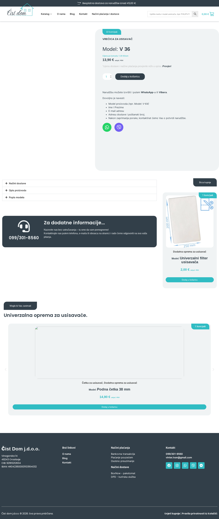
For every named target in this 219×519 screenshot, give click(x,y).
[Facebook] (169, 465)
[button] (111, 32)
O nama (61, 14)
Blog (72, 14)
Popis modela (16, 197)
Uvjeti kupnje (172, 513)
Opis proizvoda (17, 190)
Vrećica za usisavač (117, 39)
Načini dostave (17, 183)
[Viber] (193, 465)
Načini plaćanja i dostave (105, 14)
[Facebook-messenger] (201, 465)
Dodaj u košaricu (130, 76)
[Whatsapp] (185, 465)
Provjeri (166, 66)
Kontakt (83, 14)
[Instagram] (177, 465)
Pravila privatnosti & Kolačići (199, 513)
